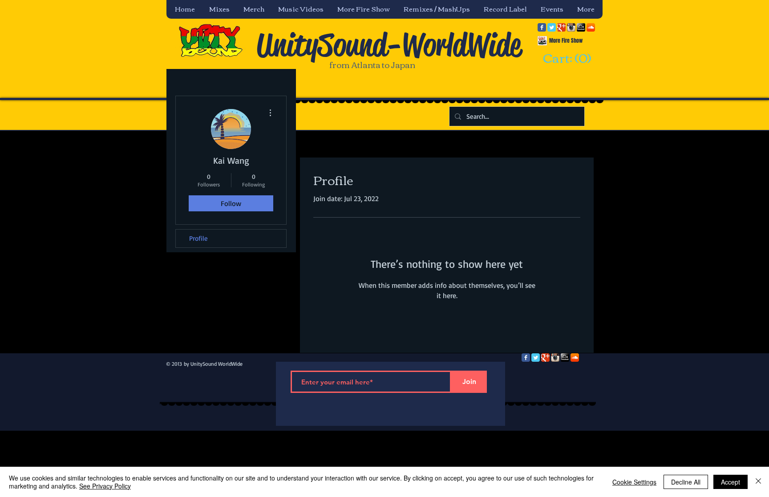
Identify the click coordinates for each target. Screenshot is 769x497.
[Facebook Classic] (542, 27)
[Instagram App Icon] (571, 27)
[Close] (758, 482)
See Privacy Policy (105, 485)
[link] (565, 59)
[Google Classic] (561, 27)
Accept (730, 481)
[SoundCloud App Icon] (591, 27)
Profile (198, 238)
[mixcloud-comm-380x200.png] (581, 27)
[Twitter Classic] (551, 27)
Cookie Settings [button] (634, 481)
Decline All (685, 481)
